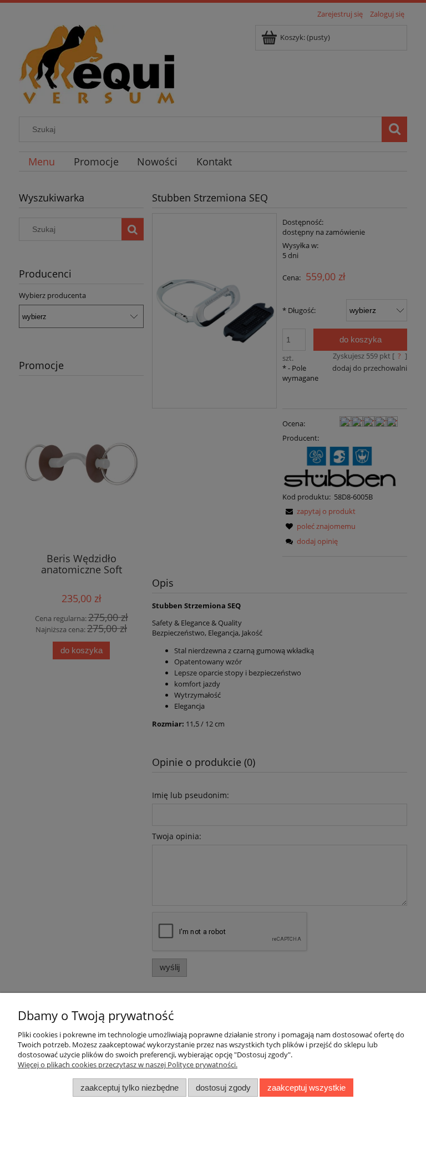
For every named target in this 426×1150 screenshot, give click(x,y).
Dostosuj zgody (223, 1087)
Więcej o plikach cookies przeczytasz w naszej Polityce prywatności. (127, 1065)
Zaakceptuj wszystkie (306, 1087)
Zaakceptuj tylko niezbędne (129, 1087)
